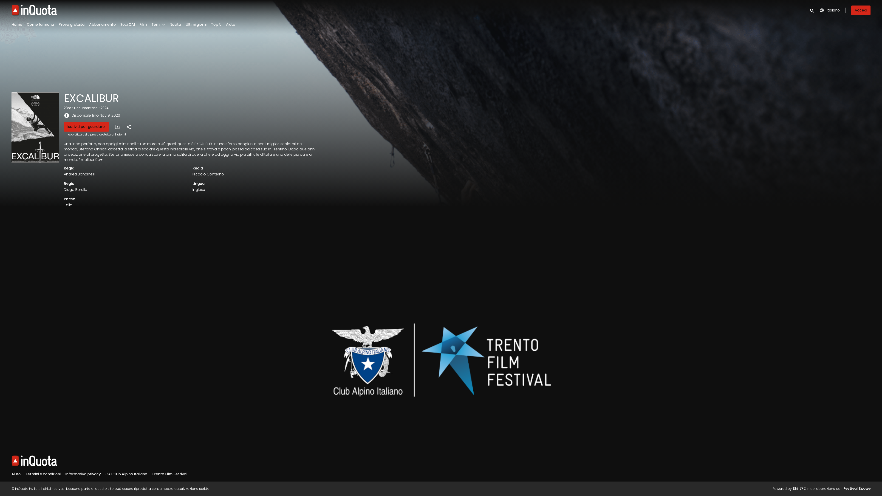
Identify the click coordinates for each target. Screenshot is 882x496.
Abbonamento (102, 24)
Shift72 (799, 488)
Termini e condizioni (43, 474)
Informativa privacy (83, 474)
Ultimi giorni (196, 24)
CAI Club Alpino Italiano (126, 474)
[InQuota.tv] (34, 461)
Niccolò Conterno (208, 174)
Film (143, 24)
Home (16, 24)
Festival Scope (857, 488)
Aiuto (230, 24)
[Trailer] (117, 127)
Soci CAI (127, 24)
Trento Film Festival (169, 474)
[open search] (812, 10)
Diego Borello (75, 189)
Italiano (833, 10)
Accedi (861, 10)
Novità (175, 24)
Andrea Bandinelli (79, 174)
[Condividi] (128, 127)
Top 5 (216, 24)
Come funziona (40, 24)
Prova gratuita (72, 24)
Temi (155, 24)
